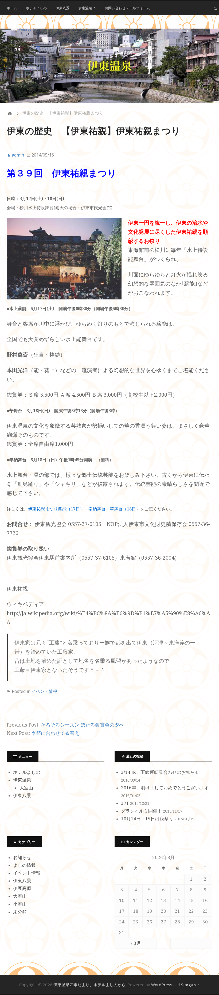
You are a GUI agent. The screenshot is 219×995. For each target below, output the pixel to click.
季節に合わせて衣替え (55, 733)
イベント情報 (44, 691)
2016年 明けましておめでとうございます (165, 787)
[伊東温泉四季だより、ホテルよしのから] (109, 66)
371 (125, 803)
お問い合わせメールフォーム (127, 8)
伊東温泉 (85, 8)
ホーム (12, 8)
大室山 (26, 787)
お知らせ (22, 857)
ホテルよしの (36, 8)
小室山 (20, 904)
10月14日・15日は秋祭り (147, 818)
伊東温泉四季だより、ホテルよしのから (89, 984)
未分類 (20, 912)
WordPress (161, 984)
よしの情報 (24, 865)
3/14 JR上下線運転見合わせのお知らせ (160, 772)
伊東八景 (62, 8)
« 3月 (135, 943)
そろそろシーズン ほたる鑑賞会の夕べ (82, 725)
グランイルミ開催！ (141, 811)
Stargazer (190, 984)
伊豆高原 (22, 888)
